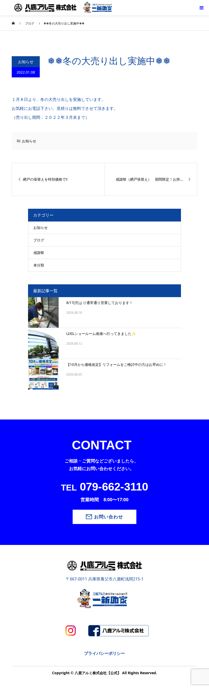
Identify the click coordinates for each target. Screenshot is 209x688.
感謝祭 (38, 252)
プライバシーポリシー (104, 653)
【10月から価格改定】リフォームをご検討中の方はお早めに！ (116, 364)
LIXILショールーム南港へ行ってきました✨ (101, 333)
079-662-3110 (104, 486)
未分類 (38, 265)
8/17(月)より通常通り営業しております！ (99, 302)
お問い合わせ (108, 516)
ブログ (38, 240)
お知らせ (25, 61)
